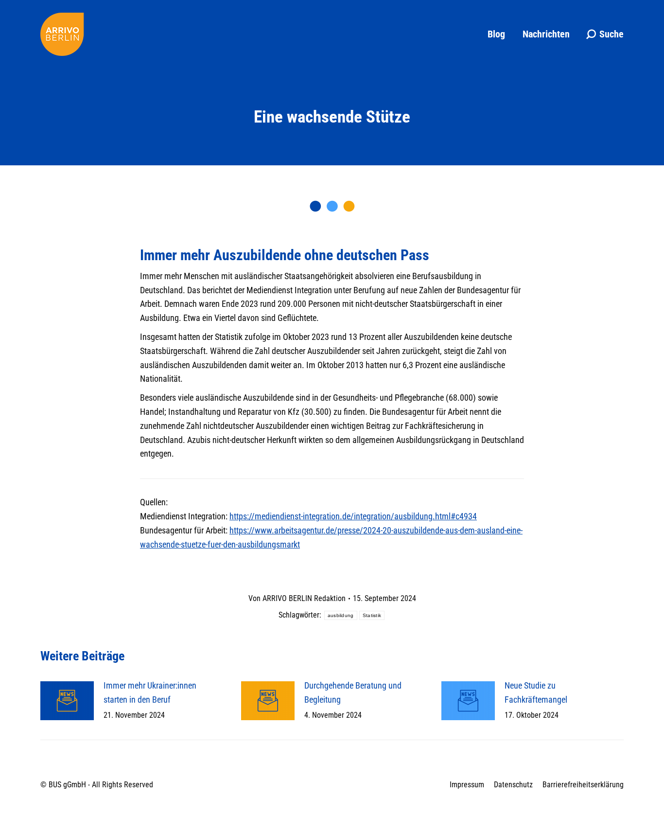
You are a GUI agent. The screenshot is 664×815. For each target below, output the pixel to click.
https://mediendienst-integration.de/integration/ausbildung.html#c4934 (353, 516)
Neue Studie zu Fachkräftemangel (536, 692)
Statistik (372, 615)
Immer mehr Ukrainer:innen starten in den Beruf (150, 692)
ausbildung (341, 615)
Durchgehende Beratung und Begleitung (353, 692)
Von (297, 598)
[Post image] (67, 700)
